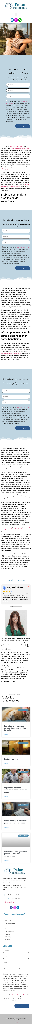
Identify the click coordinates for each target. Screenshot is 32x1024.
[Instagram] (16, 20)
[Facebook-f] (11, 907)
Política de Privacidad (17, 995)
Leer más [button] (19, 602)
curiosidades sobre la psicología (19, 148)
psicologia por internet (7, 169)
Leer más (6, 734)
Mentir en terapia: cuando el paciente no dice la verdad (15, 822)
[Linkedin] (12, 20)
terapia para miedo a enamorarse (11, 353)
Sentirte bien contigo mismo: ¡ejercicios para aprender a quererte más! (15, 854)
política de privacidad (23, 247)
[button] (16, 14)
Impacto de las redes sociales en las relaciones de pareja (15, 790)
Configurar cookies (8, 902)
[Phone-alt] (20, 20)
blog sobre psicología (16, 146)
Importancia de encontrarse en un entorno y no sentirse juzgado (15, 728)
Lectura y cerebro (11, 759)
